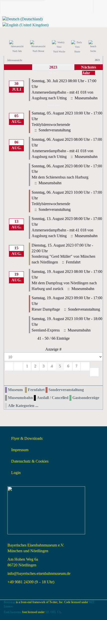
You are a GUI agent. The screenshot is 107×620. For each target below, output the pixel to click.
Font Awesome (12, 612)
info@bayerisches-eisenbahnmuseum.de (38, 573)
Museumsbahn (20, 398)
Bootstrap (9, 602)
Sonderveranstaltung (66, 390)
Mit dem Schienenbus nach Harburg (60, 177)
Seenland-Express (46, 330)
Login (16, 473)
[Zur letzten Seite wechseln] (94, 372)
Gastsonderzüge (85, 398)
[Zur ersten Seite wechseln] (9, 366)
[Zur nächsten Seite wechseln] (85, 366)
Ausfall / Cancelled (52, 398)
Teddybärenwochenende (51, 124)
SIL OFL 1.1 (53, 612)
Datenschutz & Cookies (30, 461)
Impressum (19, 450)
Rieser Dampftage (46, 309)
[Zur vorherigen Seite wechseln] (18, 366)
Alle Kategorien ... (23, 405)
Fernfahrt (36, 390)
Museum (15, 390)
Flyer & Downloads (27, 438)
